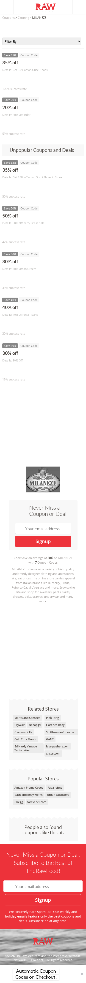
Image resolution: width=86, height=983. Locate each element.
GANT (50, 739)
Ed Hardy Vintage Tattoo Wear (25, 748)
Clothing (23, 18)
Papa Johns (54, 788)
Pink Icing (52, 718)
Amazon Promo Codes (28, 788)
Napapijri (35, 725)
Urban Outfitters (58, 795)
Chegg (18, 802)
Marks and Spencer (27, 718)
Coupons (8, 18)
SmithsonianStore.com (61, 732)
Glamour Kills (23, 732)
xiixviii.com (53, 753)
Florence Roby (55, 725)
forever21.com (36, 802)
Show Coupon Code (23, 79)
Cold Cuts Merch (25, 739)
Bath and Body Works (28, 795)
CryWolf (19, 725)
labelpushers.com (57, 746)
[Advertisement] (43, 27)
